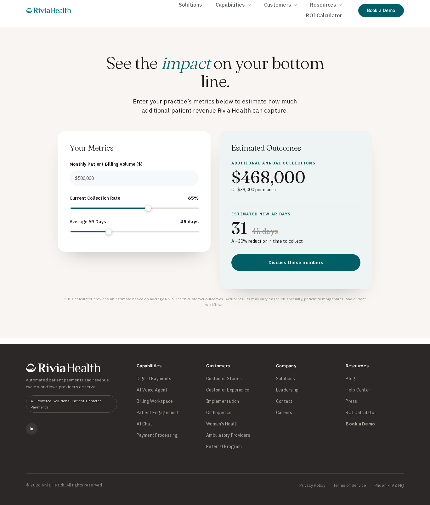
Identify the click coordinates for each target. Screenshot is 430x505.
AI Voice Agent (152, 390)
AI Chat (144, 424)
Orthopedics (218, 412)
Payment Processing (157, 435)
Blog (350, 378)
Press (351, 401)
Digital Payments (154, 378)
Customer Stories (224, 378)
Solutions (285, 378)
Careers (284, 412)
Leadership (287, 390)
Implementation (222, 401)
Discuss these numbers (296, 262)
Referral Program (224, 446)
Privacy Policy (312, 485)
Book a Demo (360, 424)
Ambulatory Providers (228, 435)
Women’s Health (222, 424)
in (31, 428)
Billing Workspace (155, 401)
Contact (284, 401)
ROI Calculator (361, 412)
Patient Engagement (158, 412)
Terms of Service (349, 485)
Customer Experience (228, 390)
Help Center (358, 390)
